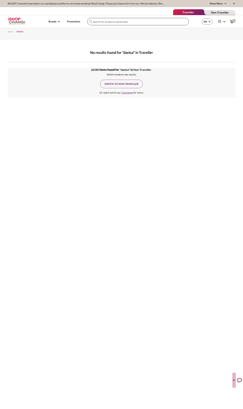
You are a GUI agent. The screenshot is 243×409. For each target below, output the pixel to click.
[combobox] (138, 21)
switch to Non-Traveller (121, 83)
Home (10, 31)
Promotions (73, 21)
